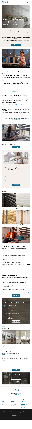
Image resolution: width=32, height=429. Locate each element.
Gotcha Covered (5, 82)
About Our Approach (16, 44)
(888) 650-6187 (21, 90)
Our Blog (12, 402)
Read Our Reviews (16, 184)
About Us (22, 401)
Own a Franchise (24, 404)
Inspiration (13, 401)
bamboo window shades (12, 109)
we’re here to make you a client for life (20, 264)
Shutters (3, 404)
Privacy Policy (23, 405)
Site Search (23, 407)
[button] (9, 337)
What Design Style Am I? (15, 405)
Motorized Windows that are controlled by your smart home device (13, 104)
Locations (23, 402)
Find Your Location (16, 381)
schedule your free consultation (19, 271)
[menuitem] (12, 412)
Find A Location (16, 295)
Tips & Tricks (13, 404)
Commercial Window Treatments (8, 105)
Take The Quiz (16, 147)
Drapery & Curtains (5, 405)
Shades (3, 402)
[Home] (5, 2)
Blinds (3, 401)
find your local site (16, 119)
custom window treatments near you (14, 269)
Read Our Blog (16, 369)
